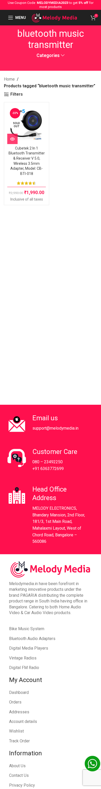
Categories (48, 55)
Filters (16, 94)
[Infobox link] (46, 424)
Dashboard (19, 692)
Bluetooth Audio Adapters (32, 638)
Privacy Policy (22, 785)
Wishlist (16, 731)
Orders (15, 702)
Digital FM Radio (24, 667)
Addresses (19, 711)
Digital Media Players (28, 648)
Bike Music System (26, 628)
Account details (23, 721)
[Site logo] (54, 17)
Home (9, 79)
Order (25, 740)
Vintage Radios (23, 658)
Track (14, 740)
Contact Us (19, 775)
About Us (17, 765)
